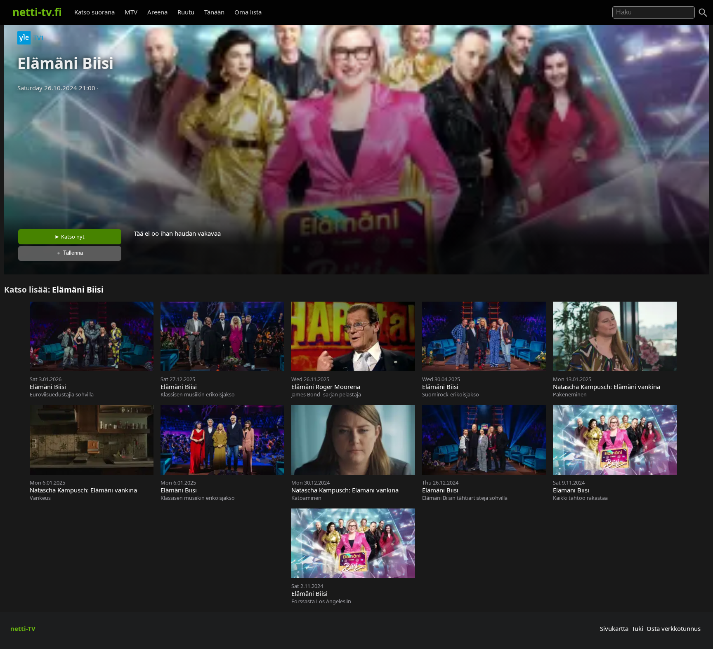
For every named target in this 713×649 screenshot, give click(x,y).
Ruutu (185, 12)
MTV (131, 12)
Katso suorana (94, 12)
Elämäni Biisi (78, 289)
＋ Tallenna (69, 253)
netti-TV (22, 628)
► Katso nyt (69, 236)
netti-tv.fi (37, 12)
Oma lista (248, 12)
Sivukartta (614, 628)
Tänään (214, 12)
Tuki (637, 628)
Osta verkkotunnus (674, 628)
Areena (157, 12)
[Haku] (703, 13)
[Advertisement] (356, 158)
